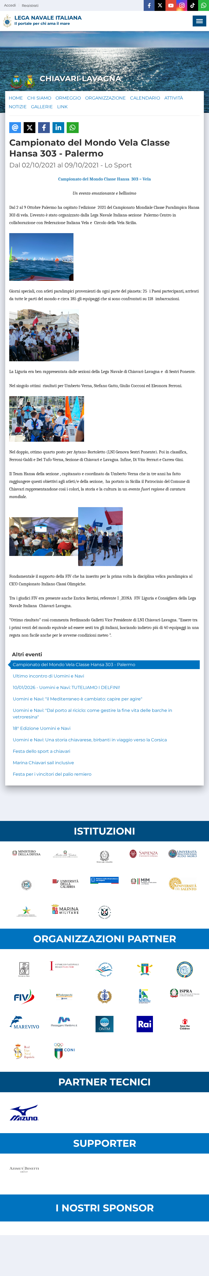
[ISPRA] (184, 997)
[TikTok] (192, 5)
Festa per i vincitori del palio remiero (52, 774)
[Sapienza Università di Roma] (144, 858)
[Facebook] (149, 5)
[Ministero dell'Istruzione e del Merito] (144, 885)
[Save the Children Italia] (184, 1024)
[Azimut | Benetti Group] (24, 1174)
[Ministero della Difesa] (26, 858)
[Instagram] (181, 5)
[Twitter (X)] (160, 5)
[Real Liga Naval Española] (24, 1051)
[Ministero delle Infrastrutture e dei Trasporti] (104, 885)
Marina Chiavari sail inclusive (43, 762)
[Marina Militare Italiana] (65, 912)
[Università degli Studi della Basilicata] (26, 885)
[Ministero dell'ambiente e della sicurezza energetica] (26, 912)
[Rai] (144, 1024)
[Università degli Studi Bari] (182, 858)
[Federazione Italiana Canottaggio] (144, 969)
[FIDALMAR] (104, 997)
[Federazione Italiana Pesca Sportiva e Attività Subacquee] (184, 969)
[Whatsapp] (203, 5)
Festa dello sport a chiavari (41, 751)
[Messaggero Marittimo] (64, 1024)
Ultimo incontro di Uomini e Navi (48, 676)
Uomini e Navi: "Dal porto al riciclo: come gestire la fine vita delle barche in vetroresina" (92, 714)
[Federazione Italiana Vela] (24, 997)
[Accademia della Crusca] (24, 969)
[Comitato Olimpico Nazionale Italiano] (64, 1051)
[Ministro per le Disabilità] (104, 858)
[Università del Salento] (182, 885)
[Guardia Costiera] (104, 912)
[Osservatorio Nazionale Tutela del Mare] (104, 1024)
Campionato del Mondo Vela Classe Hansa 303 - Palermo (74, 664)
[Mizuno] (24, 1113)
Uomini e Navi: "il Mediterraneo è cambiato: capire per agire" (77, 699)
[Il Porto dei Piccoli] (144, 997)
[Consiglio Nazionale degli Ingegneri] (64, 969)
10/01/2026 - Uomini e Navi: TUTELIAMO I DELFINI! (66, 687)
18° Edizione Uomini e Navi (41, 728)
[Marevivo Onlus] (24, 1024)
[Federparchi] (64, 997)
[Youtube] (170, 5)
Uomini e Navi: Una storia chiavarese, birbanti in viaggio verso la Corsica (90, 739)
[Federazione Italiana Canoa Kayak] (104, 969)
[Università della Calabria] (65, 885)
